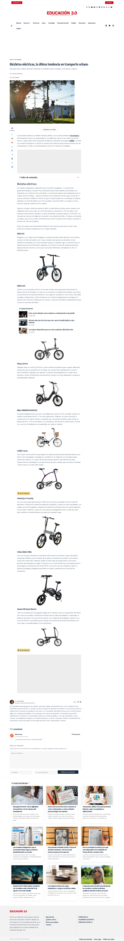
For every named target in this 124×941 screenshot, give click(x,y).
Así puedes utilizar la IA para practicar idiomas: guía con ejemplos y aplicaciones (97, 809)
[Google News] (94, 7)
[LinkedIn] (104, 7)
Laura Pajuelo (15, 77)
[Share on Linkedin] (12, 151)
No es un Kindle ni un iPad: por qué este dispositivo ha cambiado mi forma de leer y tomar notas (95, 849)
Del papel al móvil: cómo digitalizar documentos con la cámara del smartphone (26, 809)
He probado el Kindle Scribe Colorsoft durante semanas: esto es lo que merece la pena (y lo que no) (62, 849)
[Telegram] (106, 7)
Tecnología (17, 59)
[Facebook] (87, 7)
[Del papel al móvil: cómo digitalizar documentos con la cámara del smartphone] (27, 795)
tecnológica (74, 135)
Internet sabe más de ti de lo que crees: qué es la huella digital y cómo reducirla (51, 321)
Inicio (11, 59)
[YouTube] (92, 7)
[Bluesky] (111, 7)
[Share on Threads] (12, 159)
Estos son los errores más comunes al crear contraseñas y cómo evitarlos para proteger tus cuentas (62, 809)
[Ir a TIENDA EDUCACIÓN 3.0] (109, 25)
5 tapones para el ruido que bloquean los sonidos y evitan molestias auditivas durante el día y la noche (96, 888)
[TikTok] (102, 7)
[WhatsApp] (109, 7)
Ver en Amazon (24, 493)
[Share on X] (12, 138)
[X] (89, 7)
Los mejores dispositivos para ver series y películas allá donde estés (51, 329)
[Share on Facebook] (12, 134)
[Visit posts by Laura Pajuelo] (12, 702)
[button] (113, 25)
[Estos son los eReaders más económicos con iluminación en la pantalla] (23, 314)
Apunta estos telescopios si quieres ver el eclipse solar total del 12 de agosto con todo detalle (26, 888)
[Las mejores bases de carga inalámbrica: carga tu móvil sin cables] (62, 874)
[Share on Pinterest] (12, 142)
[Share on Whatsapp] (12, 147)
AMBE (72, 141)
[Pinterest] (99, 7)
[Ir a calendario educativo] (106, 25)
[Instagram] (97, 7)
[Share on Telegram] (12, 155)
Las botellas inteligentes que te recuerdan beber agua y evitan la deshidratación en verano (25, 849)
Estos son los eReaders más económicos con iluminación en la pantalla (51, 313)
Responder (76, 734)
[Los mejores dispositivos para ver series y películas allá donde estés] (23, 331)
